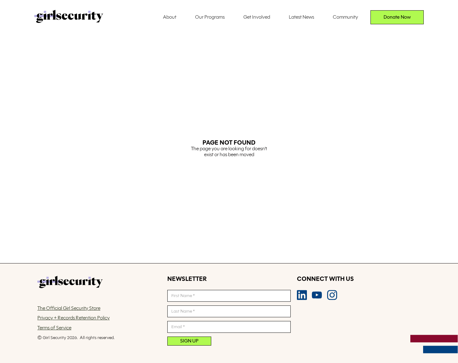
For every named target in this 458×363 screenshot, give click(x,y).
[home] (68, 17)
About (169, 17)
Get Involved (256, 17)
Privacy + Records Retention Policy (73, 318)
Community (345, 17)
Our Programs (210, 17)
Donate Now (397, 17)
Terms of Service (54, 328)
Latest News (301, 17)
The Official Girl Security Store (68, 308)
